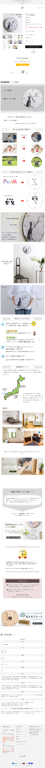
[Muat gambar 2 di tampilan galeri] (10, 36)
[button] (2, 8)
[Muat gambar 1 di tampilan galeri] (5, 36)
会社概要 (17, 729)
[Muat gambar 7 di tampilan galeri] (15, 41)
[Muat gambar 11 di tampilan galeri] (15, 46)
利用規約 (17, 739)
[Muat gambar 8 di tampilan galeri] (20, 41)
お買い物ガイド (33, 53)
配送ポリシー (18, 736)
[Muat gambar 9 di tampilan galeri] (5, 46)
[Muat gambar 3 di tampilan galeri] (15, 36)
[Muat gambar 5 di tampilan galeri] (5, 41)
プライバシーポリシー (20, 744)
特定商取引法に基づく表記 (21, 741)
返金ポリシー (18, 734)
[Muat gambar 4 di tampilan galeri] (20, 36)
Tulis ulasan (22, 64)
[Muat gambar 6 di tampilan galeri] (10, 41)
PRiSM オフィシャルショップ (20, 765)
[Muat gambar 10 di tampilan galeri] (10, 46)
